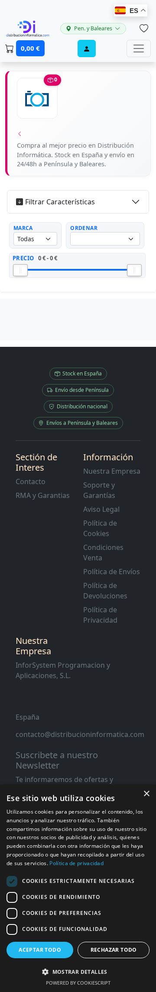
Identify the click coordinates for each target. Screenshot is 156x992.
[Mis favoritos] (144, 28)
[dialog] (78, 888)
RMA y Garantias (43, 495)
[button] (78, 971)
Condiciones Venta (103, 552)
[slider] (20, 270)
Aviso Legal (101, 509)
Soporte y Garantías (99, 490)
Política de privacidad (76, 863)
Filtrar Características (60, 202)
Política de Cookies (100, 528)
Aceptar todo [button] (40, 949)
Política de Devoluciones (105, 591)
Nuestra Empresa (111, 471)
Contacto (31, 481)
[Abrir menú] (139, 48)
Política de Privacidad (100, 615)
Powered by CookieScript (78, 982)
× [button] (146, 794)
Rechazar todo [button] (114, 949)
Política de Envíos (111, 571)
